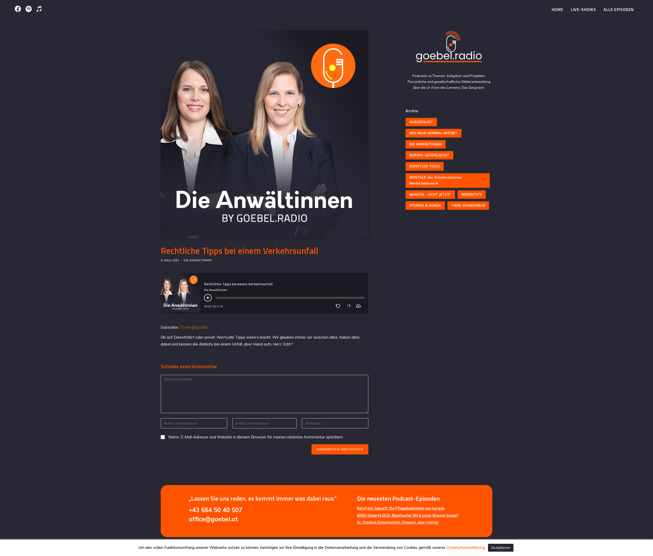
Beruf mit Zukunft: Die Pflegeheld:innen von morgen (401, 508)
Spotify (201, 327)
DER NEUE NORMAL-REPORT (433, 133)
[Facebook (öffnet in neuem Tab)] (19, 9)
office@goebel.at (213, 519)
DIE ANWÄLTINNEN (198, 260)
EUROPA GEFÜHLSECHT (429, 155)
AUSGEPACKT (421, 122)
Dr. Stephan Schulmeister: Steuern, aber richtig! (397, 522)
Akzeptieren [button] (500, 548)
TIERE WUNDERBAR (468, 205)
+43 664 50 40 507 (215, 510)
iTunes (186, 327)
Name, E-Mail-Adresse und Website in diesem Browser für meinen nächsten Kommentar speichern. (256, 437)
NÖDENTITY (471, 194)
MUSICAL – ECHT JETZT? (430, 194)
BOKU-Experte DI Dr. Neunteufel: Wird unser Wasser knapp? (407, 515)
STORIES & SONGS (425, 205)
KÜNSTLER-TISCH (424, 166)
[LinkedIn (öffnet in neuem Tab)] (28, 9)
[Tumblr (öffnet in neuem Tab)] (39, 9)
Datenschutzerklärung (465, 547)
